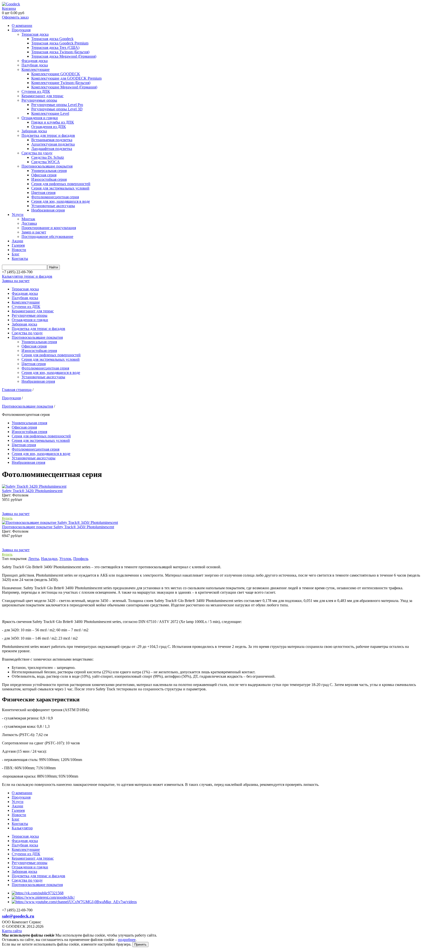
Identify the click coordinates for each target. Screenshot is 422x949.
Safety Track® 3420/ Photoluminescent (32, 491)
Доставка (29, 223)
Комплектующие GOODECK (55, 74)
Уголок (65, 559)
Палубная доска (34, 65)
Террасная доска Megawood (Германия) (63, 56)
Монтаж (28, 219)
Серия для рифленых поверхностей (60, 184)
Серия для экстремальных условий (60, 188)
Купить (7, 518)
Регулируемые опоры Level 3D (57, 109)
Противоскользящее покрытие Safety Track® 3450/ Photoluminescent (58, 527)
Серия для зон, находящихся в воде (60, 201)
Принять (140, 944)
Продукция (21, 30)
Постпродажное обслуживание (47, 236)
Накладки (49, 559)
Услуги (17, 214)
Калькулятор (22, 828)
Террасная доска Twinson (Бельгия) (60, 52)
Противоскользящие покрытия (47, 166)
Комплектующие (35, 69)
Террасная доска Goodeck (52, 39)
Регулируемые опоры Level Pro (57, 105)
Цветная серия (43, 192)
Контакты (20, 258)
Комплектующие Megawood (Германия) (64, 87)
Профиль (80, 559)
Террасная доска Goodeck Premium (59, 43)
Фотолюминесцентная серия (55, 197)
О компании (22, 25)
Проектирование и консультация (48, 228)
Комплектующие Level (50, 113)
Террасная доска (35, 34)
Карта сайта (12, 931)
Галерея (18, 245)
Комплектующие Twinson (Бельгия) (60, 83)
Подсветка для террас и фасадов (48, 135)
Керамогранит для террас (42, 96)
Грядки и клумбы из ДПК (52, 122)
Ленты (33, 559)
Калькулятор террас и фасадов (27, 276)
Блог (16, 254)
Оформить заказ (15, 17)
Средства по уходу (37, 153)
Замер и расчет (33, 232)
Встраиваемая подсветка (51, 140)
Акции (17, 241)
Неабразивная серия (48, 210)
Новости (19, 250)
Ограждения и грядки (39, 118)
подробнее (127, 940)
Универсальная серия (49, 171)
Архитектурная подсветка (53, 144)
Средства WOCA (45, 162)
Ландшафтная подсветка (51, 149)
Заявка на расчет (16, 281)
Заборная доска (34, 131)
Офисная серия (43, 175)
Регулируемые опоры (39, 100)
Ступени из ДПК (35, 91)
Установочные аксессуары (53, 206)
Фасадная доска (34, 61)
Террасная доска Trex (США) (55, 47)
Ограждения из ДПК (48, 127)
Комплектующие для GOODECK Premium (66, 78)
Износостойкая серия (49, 179)
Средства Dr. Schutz (47, 157)
